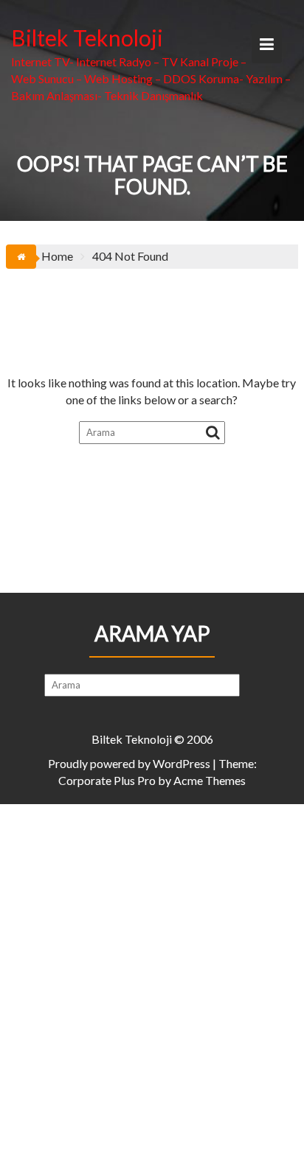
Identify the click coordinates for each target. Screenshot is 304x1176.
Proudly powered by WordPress (129, 763)
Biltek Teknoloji (87, 37)
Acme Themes (209, 780)
